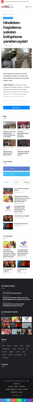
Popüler (6, 182)
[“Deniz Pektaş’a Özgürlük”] (8, 218)
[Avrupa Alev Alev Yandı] (8, 226)
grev (27, 348)
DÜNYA (11, 14)
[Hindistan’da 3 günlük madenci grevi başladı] (9, 142)
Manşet (10, 18)
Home (6, 14)
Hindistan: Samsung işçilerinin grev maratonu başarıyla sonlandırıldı (9, 134)
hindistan (4, 351)
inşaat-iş (18, 351)
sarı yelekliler (18, 354)
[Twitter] (14, 395)
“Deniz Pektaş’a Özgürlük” (22, 216)
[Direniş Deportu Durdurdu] (27, 325)
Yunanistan (5, 357)
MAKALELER (14, 392)
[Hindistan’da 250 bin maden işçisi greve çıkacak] (23, 142)
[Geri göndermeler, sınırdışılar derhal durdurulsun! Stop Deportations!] (8, 208)
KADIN (20, 389)
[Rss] (21, 395)
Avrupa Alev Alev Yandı (21, 224)
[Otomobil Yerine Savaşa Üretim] (8, 191)
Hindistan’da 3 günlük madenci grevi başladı (8, 153)
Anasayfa (10, 386)
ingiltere (11, 351)
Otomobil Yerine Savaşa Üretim (21, 189)
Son (16, 182)
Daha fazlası (16, 107)
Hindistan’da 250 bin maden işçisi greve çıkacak (23, 153)
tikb (25, 354)
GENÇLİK (25, 389)
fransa (14, 348)
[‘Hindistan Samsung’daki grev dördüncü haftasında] (23, 125)
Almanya (9, 345)
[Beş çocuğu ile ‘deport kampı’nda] (16, 331)
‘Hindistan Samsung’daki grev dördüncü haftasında (23, 134)
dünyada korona (6, 348)
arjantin (21, 345)
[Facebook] (12, 395)
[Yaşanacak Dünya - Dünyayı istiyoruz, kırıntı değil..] (7, 6)
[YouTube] (16, 395)
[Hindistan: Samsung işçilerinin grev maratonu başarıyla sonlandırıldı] (9, 125)
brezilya (28, 345)
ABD (3, 345)
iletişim (20, 392)
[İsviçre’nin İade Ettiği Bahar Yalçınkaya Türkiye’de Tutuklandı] (27, 331)
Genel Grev (21, 348)
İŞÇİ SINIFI (22, 386)
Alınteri (15, 345)
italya (23, 351)
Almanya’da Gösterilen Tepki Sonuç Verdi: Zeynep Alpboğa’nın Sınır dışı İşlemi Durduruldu (22, 199)
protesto (10, 354)
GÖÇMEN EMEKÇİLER (11, 389)
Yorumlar (26, 182)
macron (4, 354)
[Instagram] (19, 395)
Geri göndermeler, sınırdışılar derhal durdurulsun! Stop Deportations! (19, 208)
